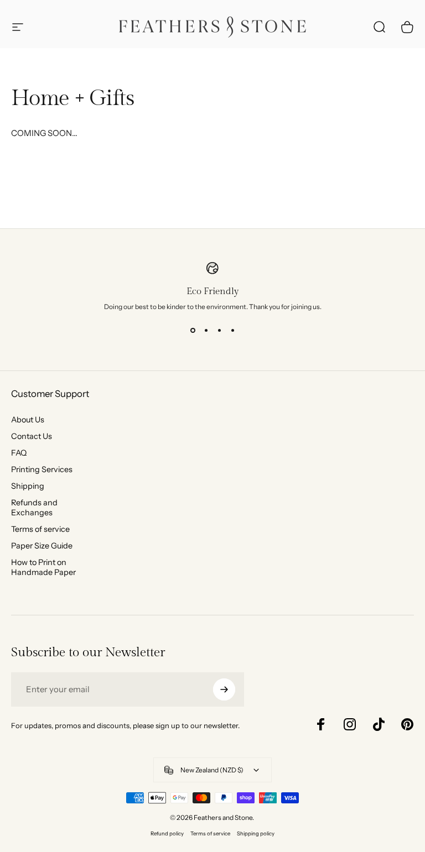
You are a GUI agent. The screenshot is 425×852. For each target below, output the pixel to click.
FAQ (19, 453)
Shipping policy (255, 833)
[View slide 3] (219, 330)
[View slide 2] (205, 330)
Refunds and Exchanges (34, 508)
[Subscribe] (224, 689)
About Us (27, 420)
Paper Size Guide (41, 546)
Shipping (27, 486)
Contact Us (31, 436)
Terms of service (40, 529)
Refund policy (167, 833)
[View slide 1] (192, 330)
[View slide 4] (232, 330)
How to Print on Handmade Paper (43, 567)
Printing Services (41, 469)
